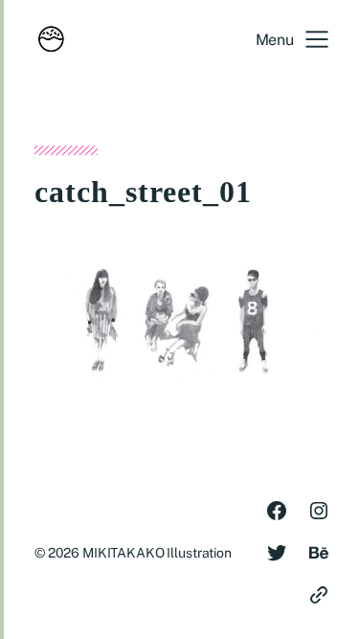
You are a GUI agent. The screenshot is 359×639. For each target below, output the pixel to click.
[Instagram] (319, 511)
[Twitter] (277, 553)
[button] (292, 39)
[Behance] (319, 553)
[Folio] (319, 595)
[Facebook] (277, 511)
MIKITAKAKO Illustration (157, 552)
